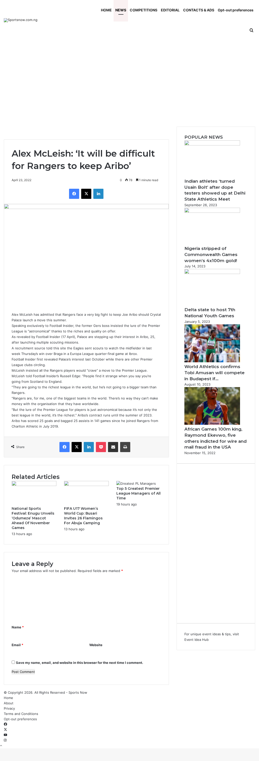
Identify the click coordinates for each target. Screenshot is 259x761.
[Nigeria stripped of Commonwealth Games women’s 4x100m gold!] (212, 211)
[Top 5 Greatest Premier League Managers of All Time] (136, 483)
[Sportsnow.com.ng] (20, 20)
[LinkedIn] (98, 194)
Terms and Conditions (21, 714)
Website (95, 645)
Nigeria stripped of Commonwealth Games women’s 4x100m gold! (211, 254)
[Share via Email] (113, 447)
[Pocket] (101, 447)
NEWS (120, 10)
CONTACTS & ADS (198, 10)
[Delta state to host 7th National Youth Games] (212, 273)
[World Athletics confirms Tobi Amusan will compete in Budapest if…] (212, 361)
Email (17, 645)
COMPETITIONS (143, 10)
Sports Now (78, 692)
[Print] (125, 447)
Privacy (9, 708)
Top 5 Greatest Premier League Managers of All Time (138, 493)
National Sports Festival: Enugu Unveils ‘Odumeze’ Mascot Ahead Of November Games (33, 518)
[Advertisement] (129, 83)
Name (18, 627)
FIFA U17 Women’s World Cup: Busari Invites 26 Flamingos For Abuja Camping (83, 515)
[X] (86, 194)
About (8, 703)
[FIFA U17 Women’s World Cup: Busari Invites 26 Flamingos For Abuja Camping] (86, 485)
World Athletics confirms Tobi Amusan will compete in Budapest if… (214, 372)
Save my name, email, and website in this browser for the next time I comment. (79, 663)
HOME (106, 10)
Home (8, 698)
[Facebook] (74, 194)
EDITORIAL (170, 10)
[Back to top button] (1, 746)
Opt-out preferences (235, 10)
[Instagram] (5, 740)
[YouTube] (5, 735)
